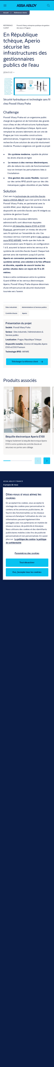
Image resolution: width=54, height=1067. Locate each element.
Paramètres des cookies (27, 553)
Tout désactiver (27, 562)
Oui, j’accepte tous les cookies (26, 572)
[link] (7, 12)
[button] (20, 12)
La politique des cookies (25, 539)
